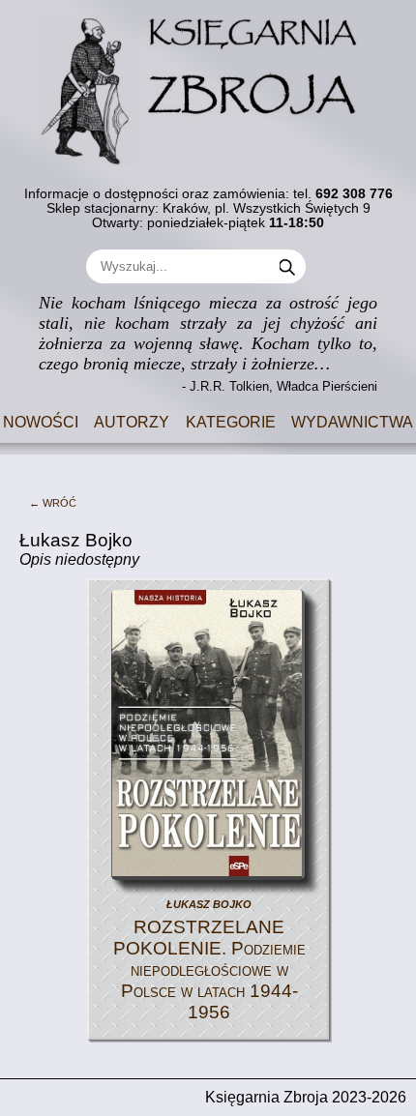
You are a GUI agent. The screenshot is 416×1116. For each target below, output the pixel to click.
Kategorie (231, 420)
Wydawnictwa (352, 420)
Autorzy (131, 420)
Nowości (40, 420)
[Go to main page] (208, 83)
